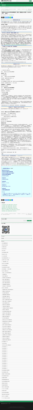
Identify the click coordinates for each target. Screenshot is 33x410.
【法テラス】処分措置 (5, 388)
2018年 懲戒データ (4, 358)
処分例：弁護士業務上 (5, 287)
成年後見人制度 (4, 390)
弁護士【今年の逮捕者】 (5, 263)
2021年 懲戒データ (4, 353)
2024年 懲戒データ (4, 348)
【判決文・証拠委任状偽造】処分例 (7, 299)
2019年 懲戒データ (4, 356)
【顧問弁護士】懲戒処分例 (5, 336)
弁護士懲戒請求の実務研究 (5, 370)
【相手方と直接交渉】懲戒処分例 (6, 324)
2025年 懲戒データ (4, 346)
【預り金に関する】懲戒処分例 (6, 326)
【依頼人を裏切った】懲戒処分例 (6, 301)
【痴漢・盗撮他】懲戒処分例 (6, 282)
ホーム (2, 401)
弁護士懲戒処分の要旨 (5, 252)
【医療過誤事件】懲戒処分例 (6, 294)
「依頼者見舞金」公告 (5, 261)
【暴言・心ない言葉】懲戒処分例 (6, 272)
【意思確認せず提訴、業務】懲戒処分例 (7, 289)
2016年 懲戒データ (4, 361)
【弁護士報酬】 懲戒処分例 (6, 296)
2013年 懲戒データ (4, 366)
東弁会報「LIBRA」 (5, 254)
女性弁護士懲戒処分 (5, 265)
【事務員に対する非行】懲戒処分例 (7, 329)
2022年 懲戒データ (4, 351)
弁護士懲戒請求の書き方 (5, 375)
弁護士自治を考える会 (6, 0)
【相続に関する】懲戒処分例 (6, 304)
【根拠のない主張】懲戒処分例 (6, 314)
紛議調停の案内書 (4, 377)
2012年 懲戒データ (4, 368)
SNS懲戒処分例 (4, 274)
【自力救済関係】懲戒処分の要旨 (6, 311)
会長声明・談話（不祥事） (5, 259)
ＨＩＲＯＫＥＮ (24, 56)
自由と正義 (3, 250)
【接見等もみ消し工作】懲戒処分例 (7, 319)
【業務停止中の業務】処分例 (6, 291)
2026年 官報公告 (4, 343)
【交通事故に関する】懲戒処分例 (6, 334)
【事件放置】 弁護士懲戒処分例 (6, 277)
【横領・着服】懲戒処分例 (5, 279)
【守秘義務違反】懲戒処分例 (6, 284)
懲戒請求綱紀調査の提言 (5, 379)
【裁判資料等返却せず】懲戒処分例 (7, 321)
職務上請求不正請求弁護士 (5, 394)
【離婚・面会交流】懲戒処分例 (6, 331)
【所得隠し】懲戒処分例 (5, 309)
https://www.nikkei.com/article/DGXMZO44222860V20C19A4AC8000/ (15, 44)
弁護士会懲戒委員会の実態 (5, 381)
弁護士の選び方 (4, 248)
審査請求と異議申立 (5, 383)
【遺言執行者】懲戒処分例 (6, 306)
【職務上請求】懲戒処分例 (5, 316)
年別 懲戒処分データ (5, 341)
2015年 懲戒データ (4, 363)
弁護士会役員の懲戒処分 (5, 392)
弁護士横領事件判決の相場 (5, 267)
